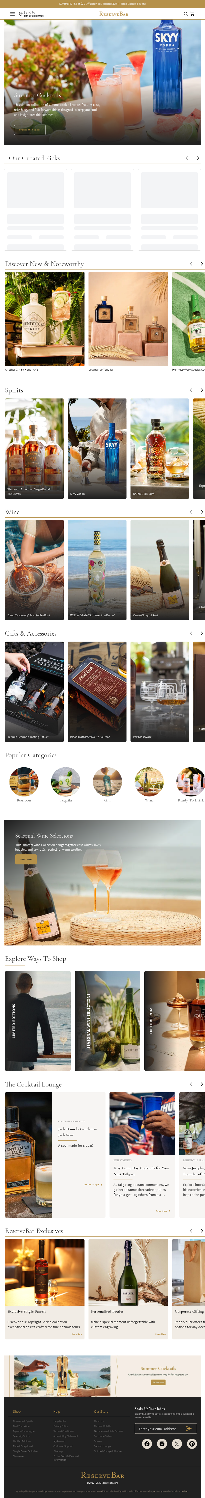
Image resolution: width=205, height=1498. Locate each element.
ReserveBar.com (110, 1483)
